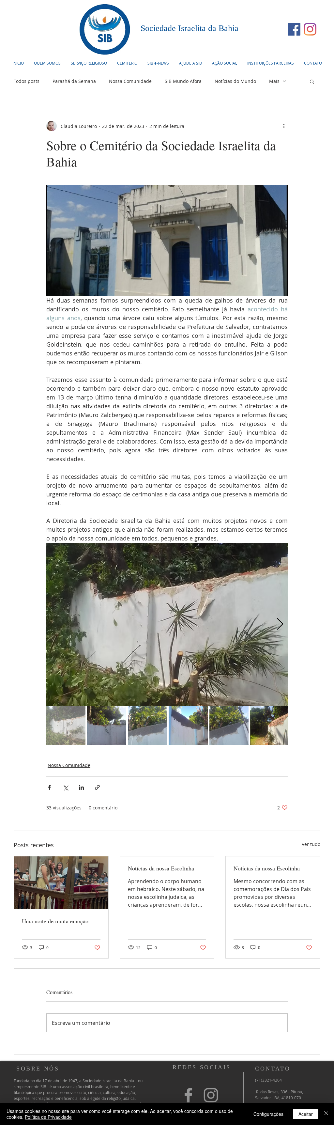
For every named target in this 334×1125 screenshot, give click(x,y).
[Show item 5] (229, 725)
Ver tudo (311, 844)
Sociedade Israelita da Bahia (189, 28)
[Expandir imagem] (167, 624)
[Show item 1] (65, 725)
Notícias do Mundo (235, 81)
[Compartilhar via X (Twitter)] (65, 787)
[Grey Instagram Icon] (210, 1095)
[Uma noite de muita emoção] (61, 882)
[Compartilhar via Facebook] (49, 787)
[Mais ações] (284, 126)
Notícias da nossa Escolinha (161, 868)
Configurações (268, 1114)
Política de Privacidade (48, 1117)
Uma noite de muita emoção (55, 921)
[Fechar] (326, 1114)
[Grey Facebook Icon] (188, 1095)
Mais (274, 81)
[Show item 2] (106, 725)
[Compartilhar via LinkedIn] (81, 787)
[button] (89, 63)
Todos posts (26, 81)
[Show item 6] (269, 725)
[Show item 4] (188, 725)
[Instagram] (310, 29)
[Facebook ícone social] (294, 29)
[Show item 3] (147, 725)
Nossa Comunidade (130, 81)
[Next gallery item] (280, 624)
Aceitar (305, 1114)
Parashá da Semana (74, 81)
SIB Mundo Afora (183, 81)
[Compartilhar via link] (97, 787)
